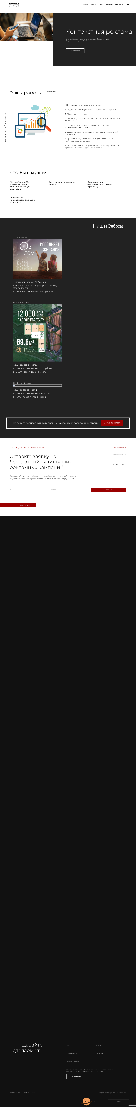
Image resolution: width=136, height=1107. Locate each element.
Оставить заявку (75, 50)
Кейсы (93, 4)
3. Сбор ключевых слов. (76, 114)
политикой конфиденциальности (92, 1071)
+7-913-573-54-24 (119, 465)
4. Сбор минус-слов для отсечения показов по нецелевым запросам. (92, 120)
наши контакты (119, 448)
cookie (103, 1101)
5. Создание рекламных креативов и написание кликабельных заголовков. (87, 126)
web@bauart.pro (119, 454)
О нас (101, 4)
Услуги (85, 4)
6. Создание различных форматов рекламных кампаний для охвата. (91, 133)
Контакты (119, 4)
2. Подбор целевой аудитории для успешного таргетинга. (92, 110)
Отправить (109, 490)
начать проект (51, 91)
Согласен (118, 1101)
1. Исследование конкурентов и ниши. (83, 105)
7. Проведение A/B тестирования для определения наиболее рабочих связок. (89, 140)
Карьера (109, 4)
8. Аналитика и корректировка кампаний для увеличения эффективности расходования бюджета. (92, 146)
